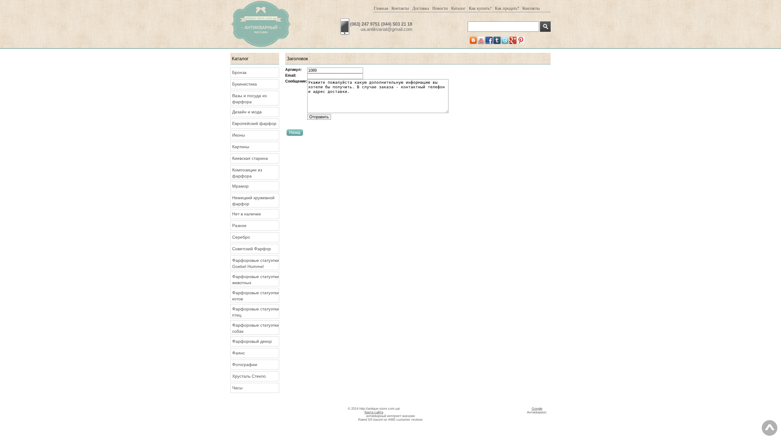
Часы (237, 387)
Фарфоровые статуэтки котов (255, 295)
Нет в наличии (246, 213)
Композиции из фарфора (247, 172)
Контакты (400, 8)
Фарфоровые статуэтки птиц (255, 311)
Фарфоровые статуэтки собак (255, 328)
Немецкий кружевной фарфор (253, 200)
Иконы (238, 135)
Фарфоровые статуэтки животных (255, 279)
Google (537, 408)
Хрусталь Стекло (249, 376)
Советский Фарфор (251, 248)
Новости (440, 8)
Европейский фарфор (254, 123)
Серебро (241, 237)
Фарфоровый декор (252, 341)
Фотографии (244, 364)
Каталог (458, 8)
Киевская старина (250, 158)
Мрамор (240, 186)
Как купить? (480, 8)
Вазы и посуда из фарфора (249, 98)
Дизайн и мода (247, 111)
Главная (381, 8)
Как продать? (507, 8)
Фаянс (238, 352)
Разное (239, 225)
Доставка (420, 8)
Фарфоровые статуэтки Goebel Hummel (255, 263)
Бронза (239, 72)
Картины (240, 146)
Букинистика (244, 84)
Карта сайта (374, 412)
